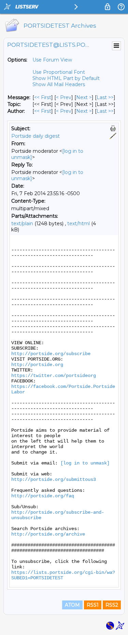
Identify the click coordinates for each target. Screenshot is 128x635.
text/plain (22, 223)
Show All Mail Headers (58, 84)
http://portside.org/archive (48, 534)
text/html (78, 223)
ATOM (72, 605)
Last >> (105, 97)
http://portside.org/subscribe (50, 353)
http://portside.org (37, 364)
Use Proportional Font (58, 72)
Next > (84, 97)
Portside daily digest (35, 136)
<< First (42, 97)
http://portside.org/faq (42, 496)
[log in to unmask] (85, 463)
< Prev (63, 97)
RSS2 (111, 605)
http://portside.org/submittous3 (53, 479)
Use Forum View (52, 60)
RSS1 (93, 605)
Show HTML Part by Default (66, 78)
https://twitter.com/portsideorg (53, 375)
